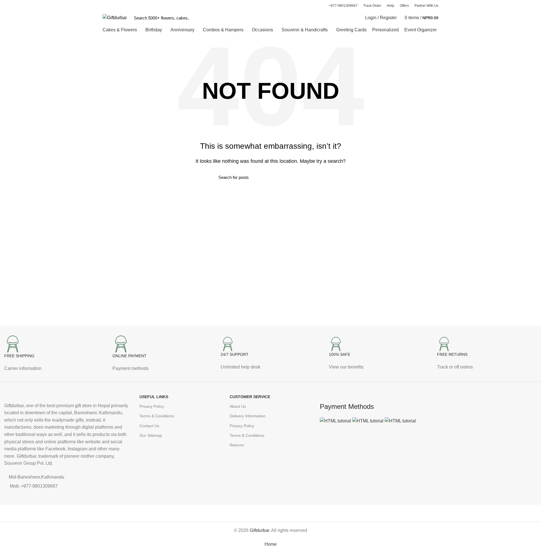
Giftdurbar (259, 530)
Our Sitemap (150, 435)
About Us (238, 406)
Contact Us (149, 426)
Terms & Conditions (156, 416)
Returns (237, 445)
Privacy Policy (151, 406)
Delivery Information (247, 416)
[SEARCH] (196, 17)
